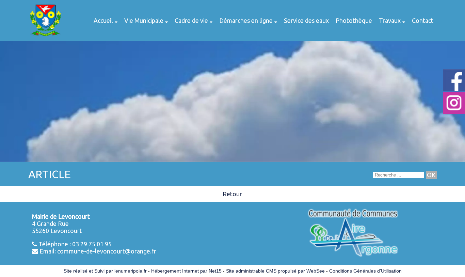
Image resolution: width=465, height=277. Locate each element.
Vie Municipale (143, 20)
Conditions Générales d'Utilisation (365, 271)
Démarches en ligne (246, 20)
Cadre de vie (191, 20)
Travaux (390, 20)
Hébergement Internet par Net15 (186, 271)
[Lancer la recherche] (431, 175)
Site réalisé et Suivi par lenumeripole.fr (105, 271)
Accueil (103, 20)
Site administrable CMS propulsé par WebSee (275, 271)
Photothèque (354, 20)
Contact (422, 20)
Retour (232, 193)
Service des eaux (306, 20)
